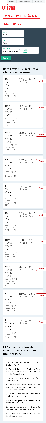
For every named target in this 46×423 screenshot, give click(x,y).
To (4, 40)
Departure (6, 49)
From (5, 32)
